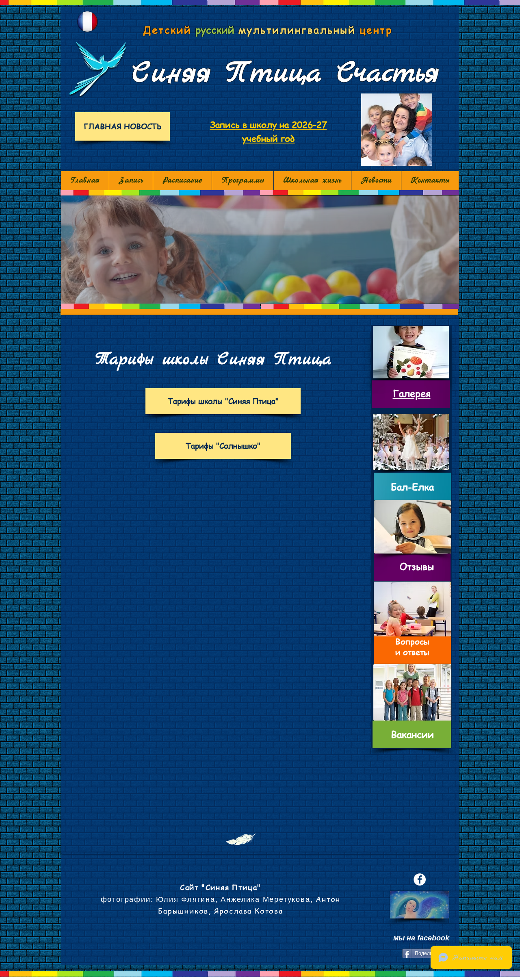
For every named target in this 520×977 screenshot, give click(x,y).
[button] (260, 249)
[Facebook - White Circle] (420, 879)
